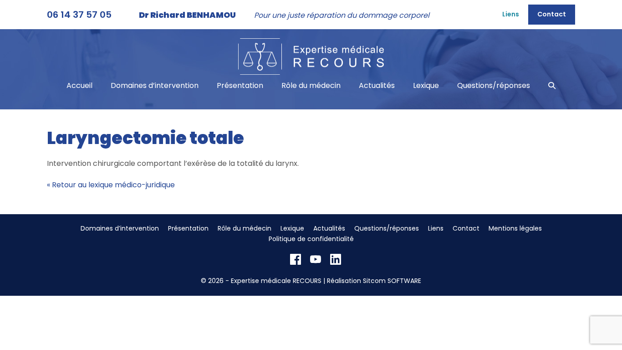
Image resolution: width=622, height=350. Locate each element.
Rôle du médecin (311, 85)
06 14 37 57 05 (79, 14)
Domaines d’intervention (155, 85)
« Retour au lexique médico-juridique (111, 185)
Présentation (240, 85)
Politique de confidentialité (311, 238)
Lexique (426, 85)
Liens (510, 14)
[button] (552, 85)
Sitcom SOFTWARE (392, 280)
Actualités (377, 85)
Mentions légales (515, 228)
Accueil (79, 85)
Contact (551, 14)
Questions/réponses (493, 85)
